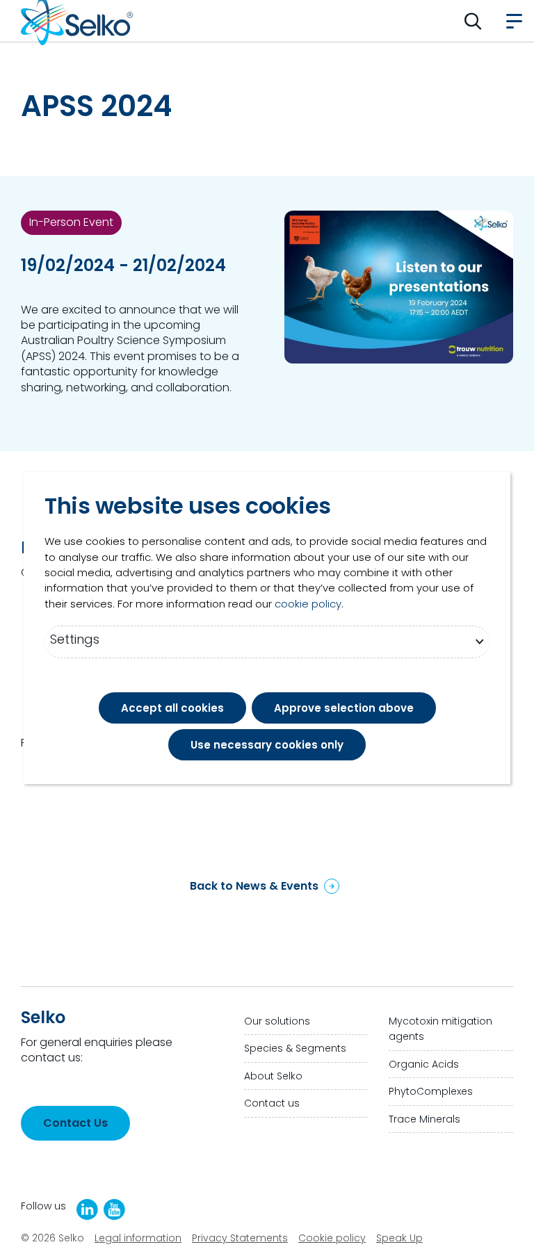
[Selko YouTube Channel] (114, 1209)
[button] (473, 21)
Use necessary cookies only (267, 744)
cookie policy (308, 603)
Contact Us (75, 1123)
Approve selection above (344, 708)
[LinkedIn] (87, 1209)
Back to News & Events (254, 886)
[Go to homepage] (77, 21)
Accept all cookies (172, 708)
